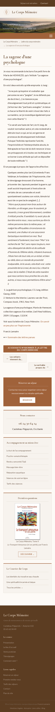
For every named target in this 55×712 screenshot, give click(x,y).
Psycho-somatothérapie (17, 456)
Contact (44, 3)
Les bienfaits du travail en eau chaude (22, 576)
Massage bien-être (14, 467)
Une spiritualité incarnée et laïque (20, 582)
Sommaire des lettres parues (21, 337)
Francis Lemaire (44, 704)
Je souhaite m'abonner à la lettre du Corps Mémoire (27, 349)
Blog (43, 708)
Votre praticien (9, 652)
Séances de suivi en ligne (17, 478)
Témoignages (8, 656)
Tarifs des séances (14, 483)
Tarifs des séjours (10, 684)
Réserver (27, 400)
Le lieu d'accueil (9, 647)
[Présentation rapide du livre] (27, 521)
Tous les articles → (14, 587)
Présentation (8, 643)
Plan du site (8, 693)
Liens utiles (36, 708)
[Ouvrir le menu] (51, 36)
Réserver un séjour (11, 675)
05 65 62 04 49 (9, 629)
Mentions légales (16, 708)
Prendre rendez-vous (12, 679)
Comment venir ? (10, 661)
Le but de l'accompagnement (18, 450)
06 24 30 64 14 (28, 423)
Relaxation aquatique (15, 472)
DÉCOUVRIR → (27, 554)
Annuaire (27, 708)
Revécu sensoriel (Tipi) (16, 461)
